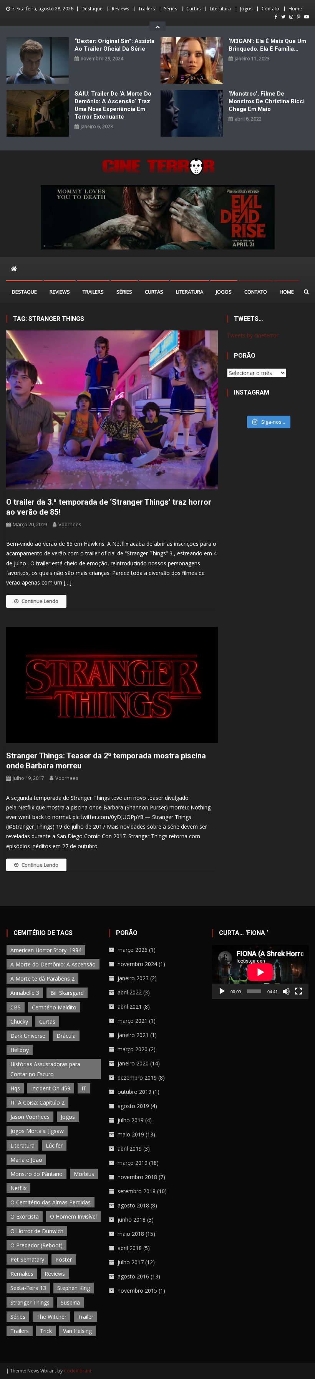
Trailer (85, 1316)
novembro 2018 (137, 1177)
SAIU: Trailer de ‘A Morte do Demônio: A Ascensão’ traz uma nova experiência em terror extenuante (113, 105)
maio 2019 (131, 1134)
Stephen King (73, 1287)
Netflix (18, 1188)
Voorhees (69, 524)
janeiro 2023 (133, 978)
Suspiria (70, 1302)
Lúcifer (54, 1145)
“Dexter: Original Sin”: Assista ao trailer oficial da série (114, 45)
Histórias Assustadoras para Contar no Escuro (45, 1068)
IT (83, 1088)
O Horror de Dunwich (36, 1231)
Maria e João (26, 1159)
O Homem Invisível (73, 1216)
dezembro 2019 (137, 1077)
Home (295, 8)
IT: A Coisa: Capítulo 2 (37, 1102)
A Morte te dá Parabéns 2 (42, 978)
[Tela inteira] (298, 991)
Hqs (15, 1088)
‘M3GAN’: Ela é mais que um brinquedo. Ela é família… (267, 45)
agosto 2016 (133, 1276)
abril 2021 (130, 1006)
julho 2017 (131, 1262)
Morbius (84, 1174)
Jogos (246, 8)
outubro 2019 (134, 1091)
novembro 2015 (137, 1290)
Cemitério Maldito (54, 1007)
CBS (15, 1007)
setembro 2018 (137, 1191)
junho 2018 (132, 1219)
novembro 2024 (137, 964)
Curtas (193, 8)
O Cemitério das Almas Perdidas (50, 1202)
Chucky (19, 1021)
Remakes (21, 1273)
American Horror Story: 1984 (45, 950)
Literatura (220, 8)
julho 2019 (131, 1120)
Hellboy (19, 1050)
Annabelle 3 (24, 992)
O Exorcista (24, 1216)
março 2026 (133, 949)
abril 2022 (130, 992)
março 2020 (133, 1049)
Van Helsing (77, 1330)
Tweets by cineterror (253, 335)
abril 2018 (130, 1248)
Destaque (92, 8)
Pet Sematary (27, 1259)
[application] (260, 972)
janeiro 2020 (133, 1063)
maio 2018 (131, 1233)
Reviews (120, 8)
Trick (46, 1330)
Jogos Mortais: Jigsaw (37, 1131)
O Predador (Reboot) (36, 1245)
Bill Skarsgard (67, 992)
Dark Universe (27, 1035)
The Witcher (51, 1316)
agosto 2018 (133, 1205)
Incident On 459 (50, 1088)
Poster (63, 1259)
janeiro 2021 (133, 1035)
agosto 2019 (133, 1106)
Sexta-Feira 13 (28, 1287)
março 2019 (133, 1162)
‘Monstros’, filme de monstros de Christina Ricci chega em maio (267, 101)
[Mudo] (286, 991)
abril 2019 (130, 1148)
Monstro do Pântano (36, 1174)
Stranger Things (30, 1302)
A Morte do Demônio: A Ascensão (53, 964)
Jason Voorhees (30, 1116)
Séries (170, 8)
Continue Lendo (40, 601)
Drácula (66, 1035)
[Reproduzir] (222, 991)
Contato (270, 8)
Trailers (146, 8)
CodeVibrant (77, 1370)
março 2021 (133, 1020)
